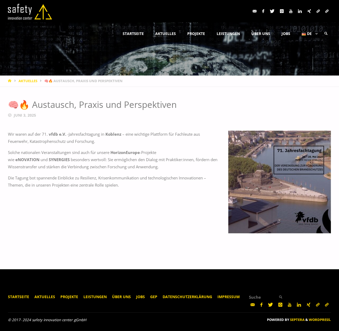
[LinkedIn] (300, 11)
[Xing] (309, 11)
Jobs (140, 296)
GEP (153, 296)
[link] (326, 34)
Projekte (69, 296)
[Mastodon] (318, 11)
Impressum (228, 296)
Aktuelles (44, 296)
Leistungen (95, 296)
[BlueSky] (326, 11)
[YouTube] (290, 11)
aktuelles (28, 80)
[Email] (254, 11)
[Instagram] (281, 11)
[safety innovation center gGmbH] (30, 11)
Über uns (121, 296)
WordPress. (320, 319)
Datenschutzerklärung (187, 296)
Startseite (18, 296)
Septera (297, 319)
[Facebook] (263, 11)
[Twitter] (272, 11)
